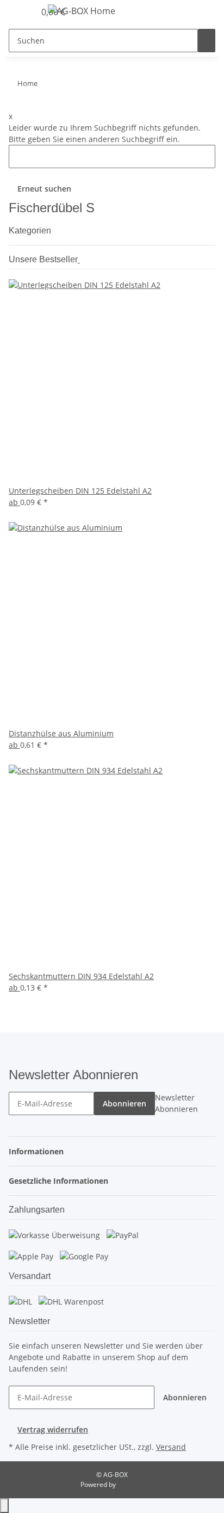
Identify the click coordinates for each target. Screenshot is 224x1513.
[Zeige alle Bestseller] (79, 259)
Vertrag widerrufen (52, 1429)
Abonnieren (124, 1103)
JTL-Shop (130, 1484)
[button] (39, 1151)
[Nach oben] (4, 1505)
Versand (171, 1447)
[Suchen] (206, 40)
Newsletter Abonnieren (176, 1103)
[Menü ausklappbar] (22, 12)
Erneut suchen (44, 188)
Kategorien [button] (31, 230)
